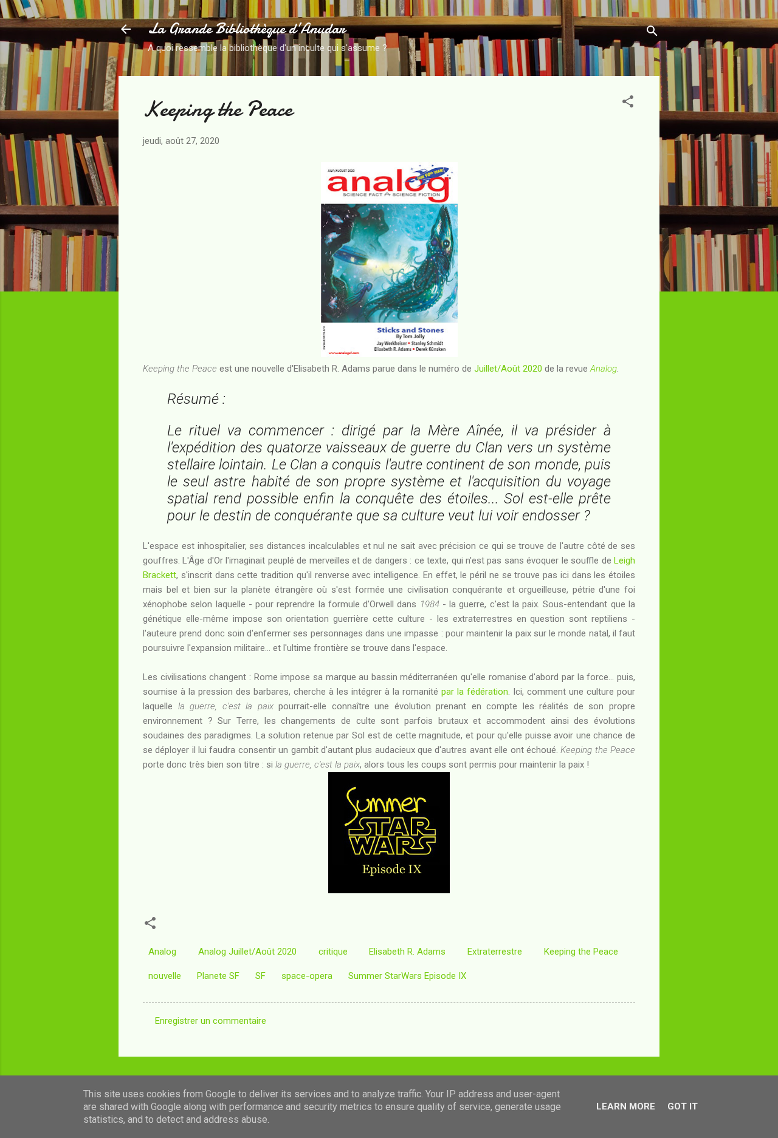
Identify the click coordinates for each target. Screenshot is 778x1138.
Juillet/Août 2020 (508, 368)
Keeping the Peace (581, 951)
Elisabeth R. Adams (407, 951)
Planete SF (218, 975)
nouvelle (164, 975)
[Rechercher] (652, 33)
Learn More (625, 1106)
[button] (628, 103)
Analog (603, 368)
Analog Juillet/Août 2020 (247, 951)
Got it (682, 1106)
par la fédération (474, 691)
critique (333, 951)
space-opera (306, 975)
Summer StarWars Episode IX (407, 975)
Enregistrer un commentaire (210, 1020)
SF (260, 975)
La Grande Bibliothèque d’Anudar (246, 29)
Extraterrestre (494, 951)
